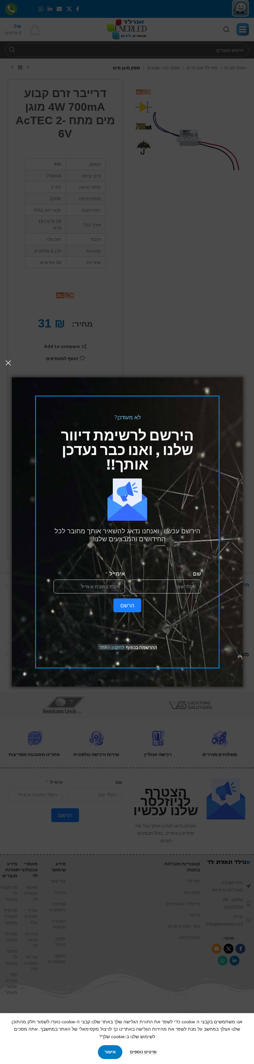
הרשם (127, 605)
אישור (110, 1051)
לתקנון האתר (111, 647)
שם (197, 573)
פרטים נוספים (142, 1051)
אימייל (117, 573)
